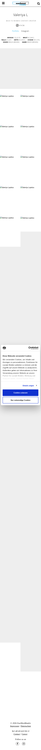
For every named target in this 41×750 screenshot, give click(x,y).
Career (24, 734)
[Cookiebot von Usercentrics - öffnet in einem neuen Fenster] (28, 348)
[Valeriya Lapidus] (7, 96)
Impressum (14, 726)
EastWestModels (24, 723)
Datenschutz (26, 726)
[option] (20, 68)
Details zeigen (28, 385)
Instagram (25, 31)
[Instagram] (23, 743)
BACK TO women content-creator (21, 21)
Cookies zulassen (21, 393)
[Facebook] (17, 743)
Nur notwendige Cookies (20, 400)
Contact (17, 734)
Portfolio (15, 31)
